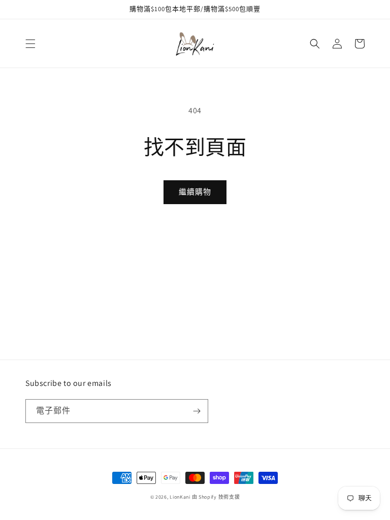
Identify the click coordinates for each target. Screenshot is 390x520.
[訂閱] (196, 411)
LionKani (180, 497)
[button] (30, 43)
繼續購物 (195, 192)
